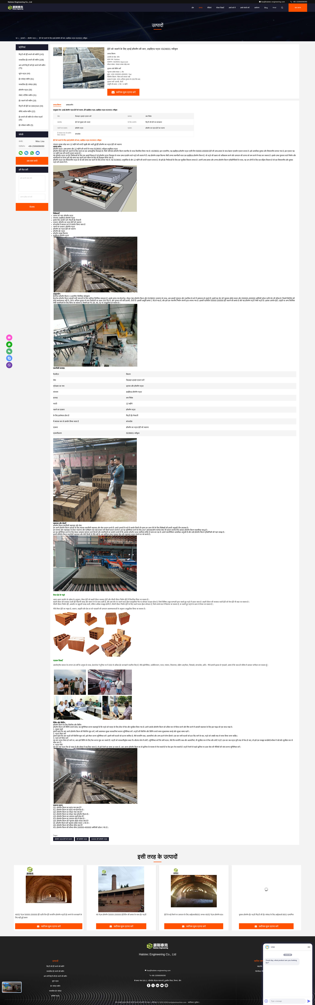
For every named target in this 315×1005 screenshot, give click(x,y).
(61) (26, 79)
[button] (18, 895)
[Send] (309, 1001)
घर (16, 38)
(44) (24, 74)
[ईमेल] (37, 153)
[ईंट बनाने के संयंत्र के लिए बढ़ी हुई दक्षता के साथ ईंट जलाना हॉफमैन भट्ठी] (193, 889)
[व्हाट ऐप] (32, 153)
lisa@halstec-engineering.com (273, 2)
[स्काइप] (26, 153)
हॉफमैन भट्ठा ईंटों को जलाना (63, 839)
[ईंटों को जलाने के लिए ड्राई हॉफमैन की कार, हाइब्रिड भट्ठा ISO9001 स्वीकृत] (83, 68)
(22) (27, 111)
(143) (31, 54)
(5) (26, 125)
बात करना (298, 8)
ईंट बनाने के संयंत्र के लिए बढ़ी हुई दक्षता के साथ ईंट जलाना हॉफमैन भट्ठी (193, 915)
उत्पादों (23, 38)
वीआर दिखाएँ (220, 8)
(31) (27, 95)
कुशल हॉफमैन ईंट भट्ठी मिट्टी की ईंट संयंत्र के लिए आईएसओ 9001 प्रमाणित (121, 915)
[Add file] (266, 1001)
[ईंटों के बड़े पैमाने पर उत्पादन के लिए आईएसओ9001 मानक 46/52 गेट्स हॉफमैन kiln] (48, 889)
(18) (27, 101)
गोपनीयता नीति (259, 971)
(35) (30, 118)
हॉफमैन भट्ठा (32, 38)
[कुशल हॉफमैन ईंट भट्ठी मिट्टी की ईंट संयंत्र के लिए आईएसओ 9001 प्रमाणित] (121, 889)
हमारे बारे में (232, 8)
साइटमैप (259, 966)
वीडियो (209, 8)
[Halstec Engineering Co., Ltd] (15, 8)
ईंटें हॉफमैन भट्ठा (82, 839)
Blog (266, 8)
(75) (32, 66)
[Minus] (308, 946)
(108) (31, 60)
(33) (31, 106)
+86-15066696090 (299, 2)
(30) (25, 90)
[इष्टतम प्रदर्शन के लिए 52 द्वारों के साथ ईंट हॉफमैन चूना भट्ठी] (266, 889)
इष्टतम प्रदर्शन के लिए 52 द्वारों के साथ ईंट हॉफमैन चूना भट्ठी (266, 915)
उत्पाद (200, 8)
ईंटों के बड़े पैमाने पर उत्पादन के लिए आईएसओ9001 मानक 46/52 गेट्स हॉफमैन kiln (48, 915)
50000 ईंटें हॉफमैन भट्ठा (99, 839)
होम (193, 8)
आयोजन (256, 8)
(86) (28, 84)
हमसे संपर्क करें (244, 8)
